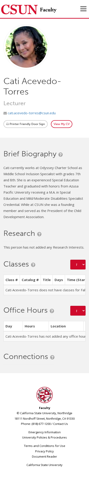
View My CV (62, 124)
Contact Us (60, 424)
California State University (44, 465)
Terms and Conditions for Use (44, 446)
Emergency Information (45, 432)
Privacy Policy (44, 451)
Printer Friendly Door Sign (27, 124)
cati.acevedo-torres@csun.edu (31, 113)
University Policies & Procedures (44, 437)
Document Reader (44, 456)
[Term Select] (78, 264)
